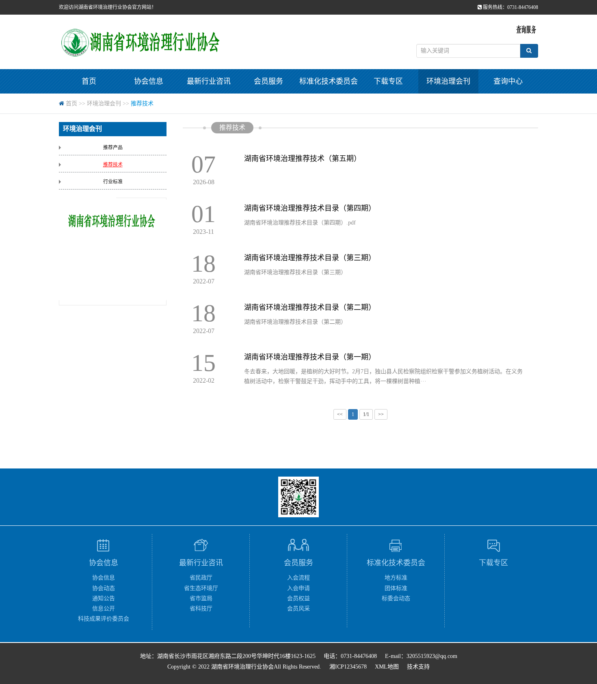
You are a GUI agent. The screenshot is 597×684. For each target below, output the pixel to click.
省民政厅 (201, 578)
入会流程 (298, 578)
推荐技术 (142, 103)
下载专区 (388, 81)
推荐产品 (113, 147)
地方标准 (396, 578)
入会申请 (298, 588)
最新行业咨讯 (209, 81)
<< (340, 414)
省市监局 (201, 598)
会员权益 (298, 598)
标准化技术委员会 (328, 81)
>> (381, 414)
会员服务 (268, 81)
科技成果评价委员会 (103, 619)
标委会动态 (396, 598)
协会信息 (148, 81)
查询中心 (508, 81)
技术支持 (418, 667)
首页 (89, 81)
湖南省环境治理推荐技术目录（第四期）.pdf (300, 223)
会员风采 (298, 609)
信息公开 (103, 609)
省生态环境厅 (201, 588)
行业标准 (113, 182)
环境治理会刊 (448, 81)
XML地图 (387, 667)
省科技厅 (201, 609)
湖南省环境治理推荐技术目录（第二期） (295, 322)
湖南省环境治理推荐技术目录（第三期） (295, 272)
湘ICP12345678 (348, 667)
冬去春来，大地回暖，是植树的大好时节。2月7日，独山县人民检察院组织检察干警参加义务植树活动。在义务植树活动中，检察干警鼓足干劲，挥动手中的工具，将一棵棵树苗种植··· (383, 376)
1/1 (366, 414)
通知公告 (103, 598)
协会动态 (103, 588)
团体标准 (396, 588)
